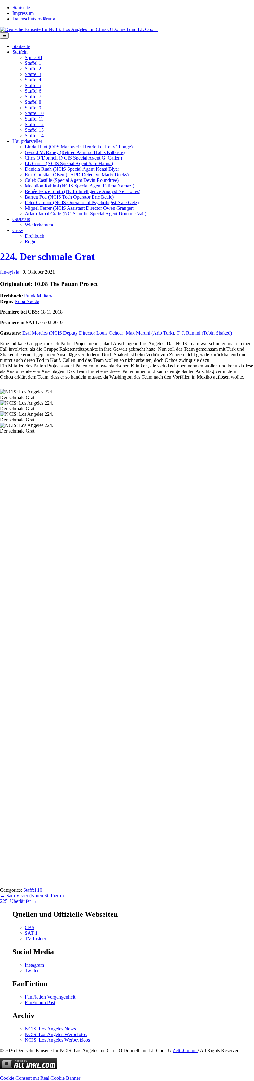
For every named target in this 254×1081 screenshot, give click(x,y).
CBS (29, 927)
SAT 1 (31, 933)
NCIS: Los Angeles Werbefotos (56, 1034)
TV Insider (35, 938)
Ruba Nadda (27, 301)
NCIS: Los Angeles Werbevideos (57, 1040)
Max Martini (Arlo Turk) (150, 333)
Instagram (34, 965)
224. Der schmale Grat (47, 256)
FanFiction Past (40, 1002)
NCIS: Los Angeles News (50, 1028)
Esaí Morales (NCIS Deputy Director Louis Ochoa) (72, 333)
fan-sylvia (9, 272)
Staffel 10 (32, 890)
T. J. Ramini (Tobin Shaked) (204, 333)
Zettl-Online (185, 1050)
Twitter (32, 970)
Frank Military (38, 295)
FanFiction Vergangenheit (50, 997)
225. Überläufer (18, 901)
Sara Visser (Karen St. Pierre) (32, 895)
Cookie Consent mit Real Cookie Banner (40, 1078)
